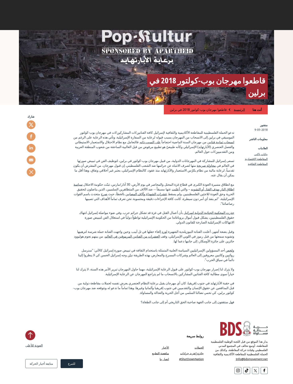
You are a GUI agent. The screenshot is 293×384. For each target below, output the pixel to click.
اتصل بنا (164, 359)
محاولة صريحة (206, 165)
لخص (229, 250)
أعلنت (176, 189)
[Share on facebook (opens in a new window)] (31, 136)
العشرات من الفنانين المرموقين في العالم (132, 236)
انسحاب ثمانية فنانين (220, 142)
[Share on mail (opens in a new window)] (31, 160)
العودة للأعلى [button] (34, 345)
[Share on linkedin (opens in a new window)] (31, 148)
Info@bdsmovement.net (252, 359)
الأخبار (165, 347)
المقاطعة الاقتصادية (256, 159)
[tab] (254, 109)
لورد (164, 231)
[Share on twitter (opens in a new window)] (31, 124)
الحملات (199, 347)
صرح (104, 194)
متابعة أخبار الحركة (41, 363)
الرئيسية (239, 109)
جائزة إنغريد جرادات (192, 353)
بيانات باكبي (261, 154)
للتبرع (71, 363)
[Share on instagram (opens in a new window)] (237, 370)
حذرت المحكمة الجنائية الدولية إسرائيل (209, 213)
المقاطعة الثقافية (258, 164)
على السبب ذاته (150, 142)
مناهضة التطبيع (160, 353)
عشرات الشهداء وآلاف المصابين (146, 194)
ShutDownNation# (191, 359)
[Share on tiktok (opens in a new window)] (246, 370)
